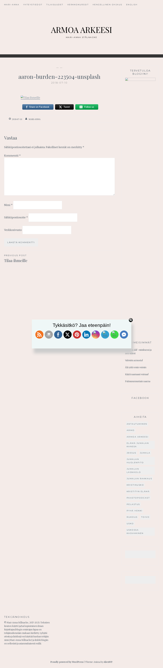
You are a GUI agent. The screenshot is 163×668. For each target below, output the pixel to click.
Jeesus (131, 453)
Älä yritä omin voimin (135, 367)
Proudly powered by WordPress (66, 662)
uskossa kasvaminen (135, 531)
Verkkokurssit (78, 4)
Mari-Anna (11, 4)
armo (131, 430)
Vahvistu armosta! (134, 360)
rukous (132, 517)
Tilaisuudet (54, 4)
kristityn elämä (138, 491)
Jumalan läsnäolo (134, 470)
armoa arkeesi (138, 437)
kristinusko (135, 485)
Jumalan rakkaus (139, 478)
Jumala (145, 453)
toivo (145, 517)
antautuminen (137, 424)
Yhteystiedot (33, 4)
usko (130, 523)
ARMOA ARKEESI (81, 29)
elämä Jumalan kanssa (138, 444)
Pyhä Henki (134, 510)
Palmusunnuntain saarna (137, 381)
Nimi (8, 204)
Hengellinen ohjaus (107, 4)
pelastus (133, 504)
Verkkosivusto (13, 230)
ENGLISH (132, 4)
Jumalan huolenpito (135, 461)
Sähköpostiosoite (16, 217)
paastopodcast (138, 498)
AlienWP (108, 662)
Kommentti (12, 155)
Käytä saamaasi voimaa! (137, 374)
